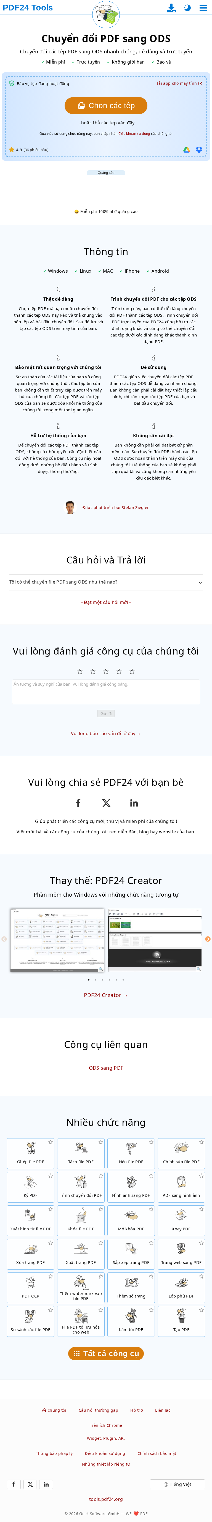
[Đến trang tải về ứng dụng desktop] (171, 7)
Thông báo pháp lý (54, 1453)
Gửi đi (106, 713)
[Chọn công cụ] (203, 7)
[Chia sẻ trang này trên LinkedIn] (134, 803)
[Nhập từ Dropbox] (199, 149)
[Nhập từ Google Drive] (186, 149)
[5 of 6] (116, 979)
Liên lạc (162, 1410)
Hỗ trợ (136, 1410)
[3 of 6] (102, 979)
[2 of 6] (96, 979)
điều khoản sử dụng (134, 133)
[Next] (208, 939)
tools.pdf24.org (106, 1499)
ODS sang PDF (106, 1067)
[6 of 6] (123, 979)
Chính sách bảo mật (156, 1453)
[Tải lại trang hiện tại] (106, 14)
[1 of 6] (89, 979)
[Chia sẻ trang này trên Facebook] (78, 803)
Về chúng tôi (54, 1410)
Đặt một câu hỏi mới (106, 602)
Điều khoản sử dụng (105, 1453)
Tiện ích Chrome (106, 1425)
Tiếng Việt (180, 1484)
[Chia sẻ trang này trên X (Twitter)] (106, 803)
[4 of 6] (109, 979)
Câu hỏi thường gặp (98, 1410)
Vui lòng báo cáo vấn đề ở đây (103, 733)
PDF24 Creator (102, 995)
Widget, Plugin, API (106, 1438)
